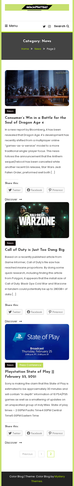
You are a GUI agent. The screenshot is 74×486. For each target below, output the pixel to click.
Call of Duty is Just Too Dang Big (35, 250)
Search (59, 26)
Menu (13, 26)
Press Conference (30, 365)
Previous (27, 454)
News (10, 111)
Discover (11, 199)
